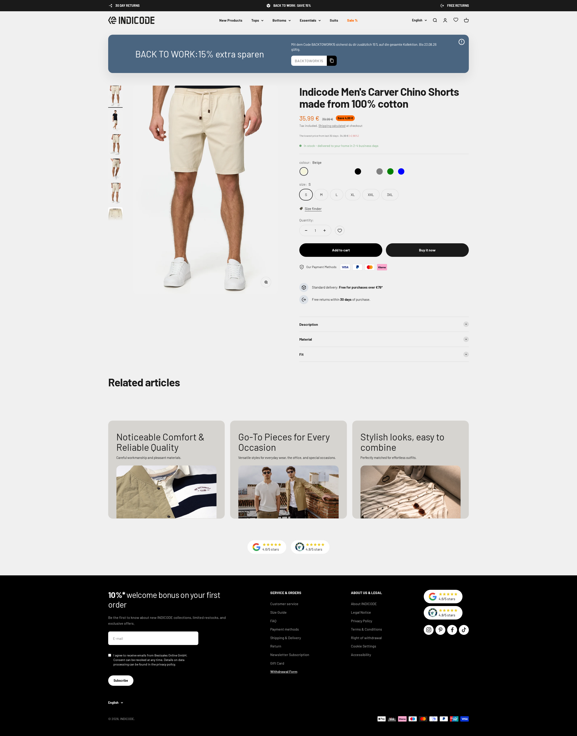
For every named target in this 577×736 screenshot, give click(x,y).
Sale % (352, 20)
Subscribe (121, 680)
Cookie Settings (363, 646)
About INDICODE (364, 604)
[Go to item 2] (115, 121)
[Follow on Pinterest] (440, 630)
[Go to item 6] (115, 218)
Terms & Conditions (366, 629)
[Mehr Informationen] (461, 42)
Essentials (308, 20)
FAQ (273, 621)
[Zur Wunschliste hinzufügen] (339, 230)
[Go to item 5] (115, 194)
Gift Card (277, 663)
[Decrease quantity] (306, 230)
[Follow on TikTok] (464, 630)
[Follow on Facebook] (452, 630)
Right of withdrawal (366, 638)
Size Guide (278, 612)
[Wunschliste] (455, 20)
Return (275, 646)
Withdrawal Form (283, 671)
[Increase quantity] (324, 230)
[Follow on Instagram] (429, 630)
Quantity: (306, 220)
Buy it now (427, 250)
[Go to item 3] (115, 145)
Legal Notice (361, 612)
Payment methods (284, 629)
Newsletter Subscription (289, 654)
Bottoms (279, 20)
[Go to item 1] (115, 97)
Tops (255, 20)
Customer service (284, 604)
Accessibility (361, 654)
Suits (334, 20)
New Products (230, 20)
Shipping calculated (332, 126)
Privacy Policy (361, 621)
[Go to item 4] (115, 170)
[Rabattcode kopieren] (332, 61)
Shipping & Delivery (285, 638)
